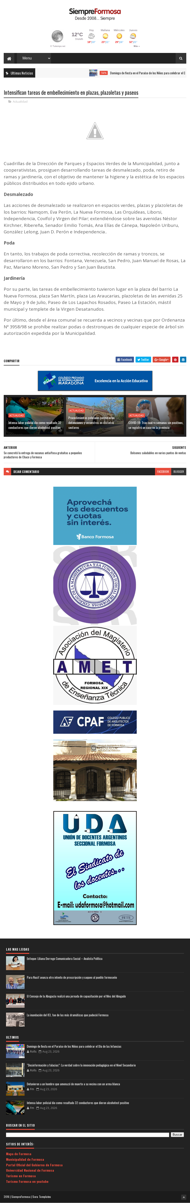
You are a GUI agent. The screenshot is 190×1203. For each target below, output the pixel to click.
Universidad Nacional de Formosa (30, 1170)
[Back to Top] (183, 1197)
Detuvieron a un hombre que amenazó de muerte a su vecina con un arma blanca (73, 1084)
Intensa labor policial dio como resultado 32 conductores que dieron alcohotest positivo (34, 425)
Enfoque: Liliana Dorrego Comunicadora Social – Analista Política (64, 958)
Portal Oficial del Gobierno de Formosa (34, 1164)
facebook (163, 471)
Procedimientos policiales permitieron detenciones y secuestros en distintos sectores (91, 422)
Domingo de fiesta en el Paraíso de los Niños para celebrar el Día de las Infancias (74, 1046)
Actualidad (20, 101)
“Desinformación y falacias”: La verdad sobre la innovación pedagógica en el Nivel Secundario (81, 1065)
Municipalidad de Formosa (25, 1159)
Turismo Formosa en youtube (27, 1181)
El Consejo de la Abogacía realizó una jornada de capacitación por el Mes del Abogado (76, 996)
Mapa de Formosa (18, 1153)
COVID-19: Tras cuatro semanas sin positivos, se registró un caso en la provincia (155, 425)
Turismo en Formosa (21, 1175)
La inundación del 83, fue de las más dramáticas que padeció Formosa (67, 1015)
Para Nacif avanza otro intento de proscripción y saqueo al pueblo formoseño (72, 977)
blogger (179, 471)
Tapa (88, 73)
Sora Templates (41, 1197)
